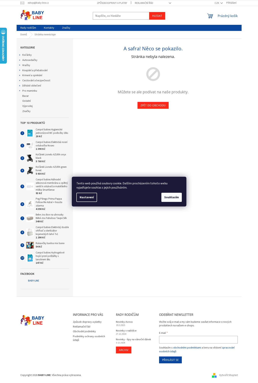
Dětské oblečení (31, 86)
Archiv (123, 350)
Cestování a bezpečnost (36, 80)
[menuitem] (28, 28)
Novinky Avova (124, 322)
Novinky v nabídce (126, 331)
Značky (26, 111)
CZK (217, 3)
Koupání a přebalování (35, 70)
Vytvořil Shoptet (228, 375)
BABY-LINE (33, 281)
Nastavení (87, 197)
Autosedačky (29, 60)
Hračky (26, 65)
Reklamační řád (144, 3)
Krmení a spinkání (32, 75)
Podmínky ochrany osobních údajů (89, 338)
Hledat (157, 16)
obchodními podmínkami (187, 348)
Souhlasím (171, 197)
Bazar (25, 96)
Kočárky (27, 55)
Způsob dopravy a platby (112, 3)
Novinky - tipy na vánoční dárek (133, 339)
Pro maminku (29, 91)
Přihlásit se (170, 360)
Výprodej (27, 106)
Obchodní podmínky (84, 331)
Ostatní (26, 101)
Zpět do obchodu (153, 105)
